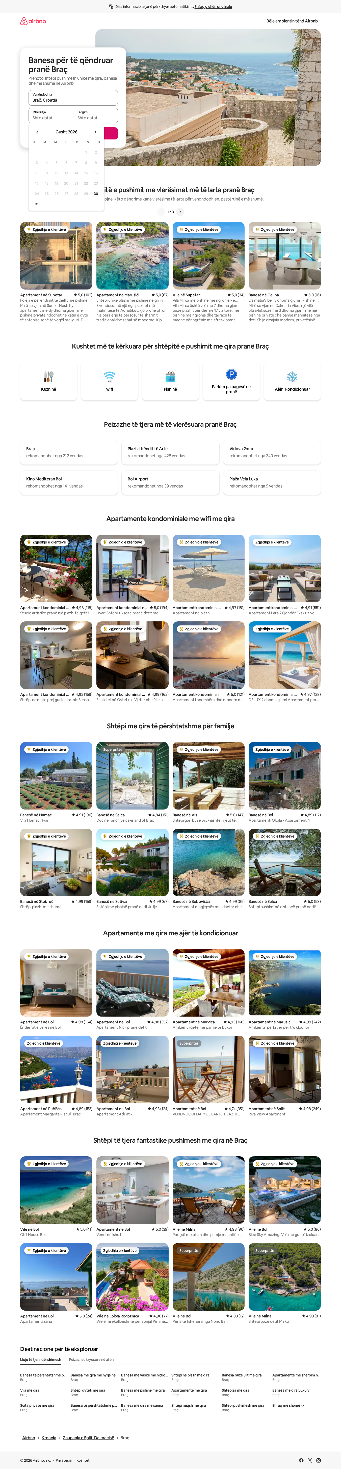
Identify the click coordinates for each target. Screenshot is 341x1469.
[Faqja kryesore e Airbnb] (33, 21)
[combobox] (73, 100)
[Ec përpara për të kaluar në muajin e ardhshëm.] (95, 132)
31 (37, 204)
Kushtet (83, 1460)
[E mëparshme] (161, 212)
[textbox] (51, 118)
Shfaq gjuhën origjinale (213, 6)
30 (96, 193)
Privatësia (64, 1460)
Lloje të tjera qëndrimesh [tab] (40, 1359)
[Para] (180, 212)
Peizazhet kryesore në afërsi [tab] (92, 1359)
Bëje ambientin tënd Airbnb (292, 21)
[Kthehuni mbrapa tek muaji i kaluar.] (37, 132)
